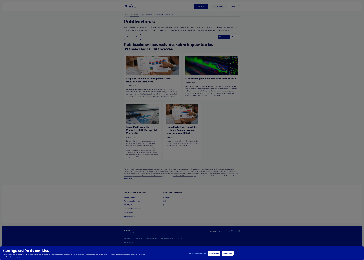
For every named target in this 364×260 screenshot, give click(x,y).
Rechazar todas (214, 253)
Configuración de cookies (197, 253)
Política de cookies (15, 257)
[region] (182, 253)
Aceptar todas (227, 253)
